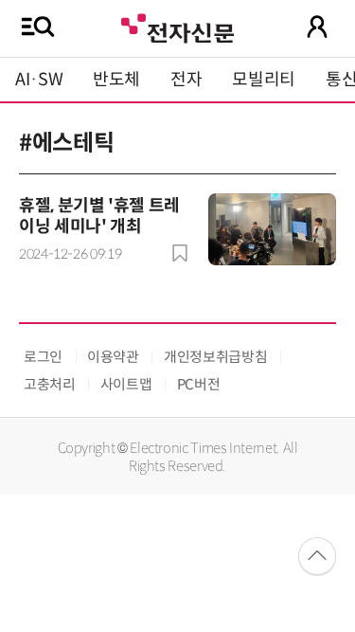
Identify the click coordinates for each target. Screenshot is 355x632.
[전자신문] (177, 26)
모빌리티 (263, 79)
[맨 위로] (317, 556)
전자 (186, 79)
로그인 (43, 357)
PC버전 (199, 384)
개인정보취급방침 (215, 357)
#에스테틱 (66, 143)
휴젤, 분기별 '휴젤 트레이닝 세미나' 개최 (99, 216)
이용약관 (113, 357)
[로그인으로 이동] (317, 26)
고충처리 (50, 384)
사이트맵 (126, 384)
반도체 (116, 79)
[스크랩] (179, 253)
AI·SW (38, 79)
